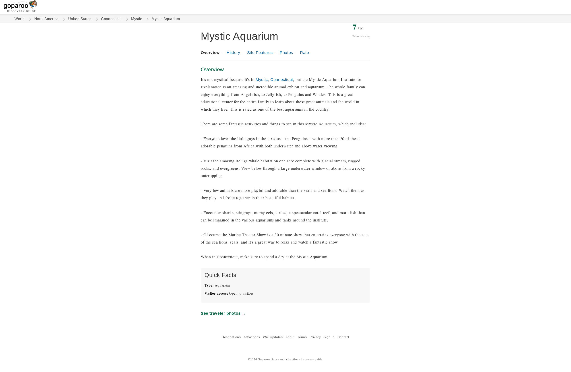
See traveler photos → (223, 313)
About (290, 337)
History (233, 52)
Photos (286, 52)
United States (79, 19)
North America (46, 19)
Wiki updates (273, 337)
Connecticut (111, 19)
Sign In (329, 337)
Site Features (260, 52)
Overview (210, 52)
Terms (302, 337)
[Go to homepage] (20, 8)
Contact (343, 337)
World (19, 19)
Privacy (315, 337)
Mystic (136, 19)
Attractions (252, 337)
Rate (304, 52)
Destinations (231, 337)
